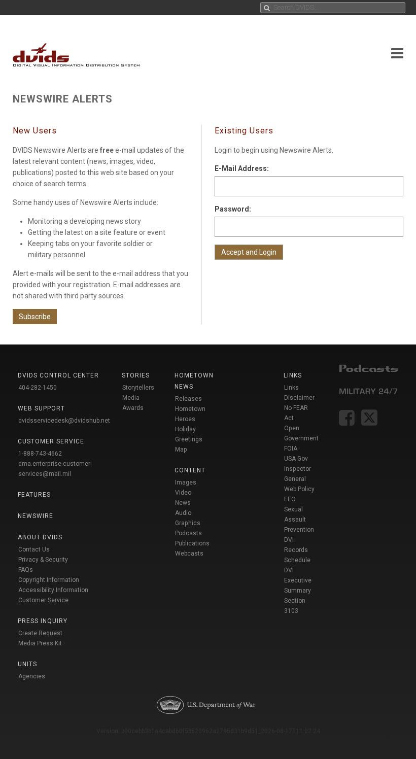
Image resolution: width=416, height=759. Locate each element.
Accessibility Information (53, 590)
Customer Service (43, 600)
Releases (188, 398)
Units (27, 664)
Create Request (40, 633)
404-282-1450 (37, 387)
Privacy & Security (43, 559)
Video (183, 492)
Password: (233, 209)
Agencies (31, 676)
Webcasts (189, 553)
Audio (183, 512)
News (183, 502)
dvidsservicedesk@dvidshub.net (64, 420)
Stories (136, 375)
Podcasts (188, 533)
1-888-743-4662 (40, 453)
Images (185, 482)
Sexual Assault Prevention (299, 519)
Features (34, 494)
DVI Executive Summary (297, 580)
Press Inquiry (42, 621)
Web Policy (299, 489)
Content (190, 470)
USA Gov (296, 458)
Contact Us (34, 549)
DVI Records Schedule (297, 550)
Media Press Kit (40, 643)
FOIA (290, 448)
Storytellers (138, 387)
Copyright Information (48, 579)
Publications (192, 543)
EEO (290, 499)
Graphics (187, 523)
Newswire (35, 516)
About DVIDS (40, 537)
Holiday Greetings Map (188, 439)
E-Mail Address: (242, 168)
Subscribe (35, 317)
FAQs (25, 569)
